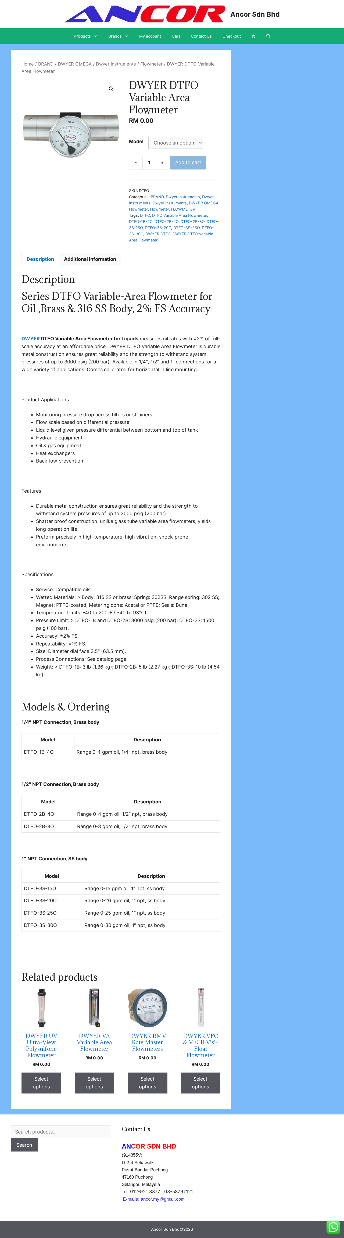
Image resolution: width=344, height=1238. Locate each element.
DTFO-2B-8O (193, 221)
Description (40, 259)
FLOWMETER (183, 209)
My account (150, 36)
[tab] (40, 259)
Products (82, 36)
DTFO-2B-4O (166, 221)
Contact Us (201, 36)
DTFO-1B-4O (140, 221)
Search (24, 1145)
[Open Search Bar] (268, 36)
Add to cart (188, 162)
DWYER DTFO (157, 234)
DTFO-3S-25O (186, 227)
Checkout (232, 36)
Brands (115, 36)
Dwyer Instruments (116, 64)
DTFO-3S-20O (158, 227)
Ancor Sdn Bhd (255, 14)
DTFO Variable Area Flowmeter (179, 215)
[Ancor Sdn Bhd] (144, 13)
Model (136, 141)
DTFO (145, 215)
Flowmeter (151, 64)
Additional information (90, 259)
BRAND (45, 64)
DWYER (31, 338)
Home (28, 64)
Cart (176, 36)
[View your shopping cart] (253, 36)
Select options (41, 1082)
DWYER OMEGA (75, 64)
